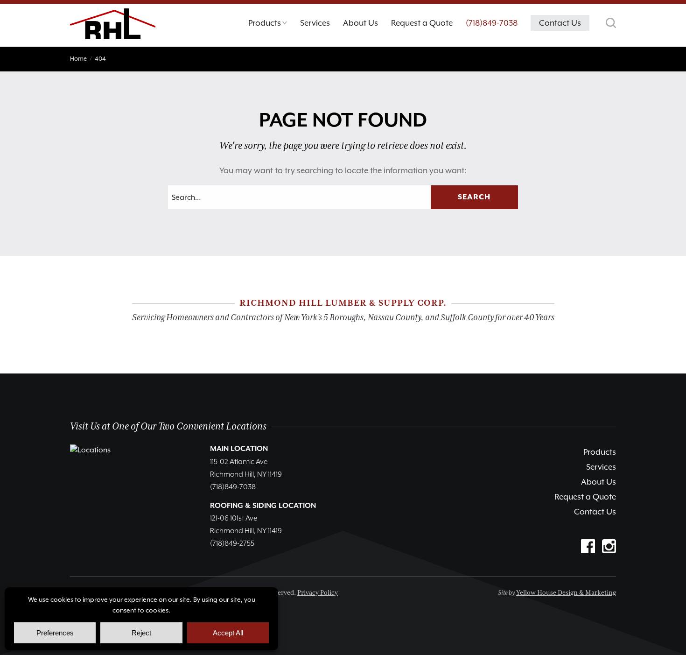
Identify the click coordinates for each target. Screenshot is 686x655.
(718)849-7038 (492, 23)
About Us (598, 481)
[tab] (267, 25)
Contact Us (595, 511)
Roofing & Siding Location (263, 506)
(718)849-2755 (232, 544)
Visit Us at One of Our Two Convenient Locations (168, 426)
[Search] (611, 23)
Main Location (239, 449)
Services (601, 467)
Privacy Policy (317, 593)
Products (599, 452)
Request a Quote (585, 496)
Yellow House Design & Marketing (566, 593)
